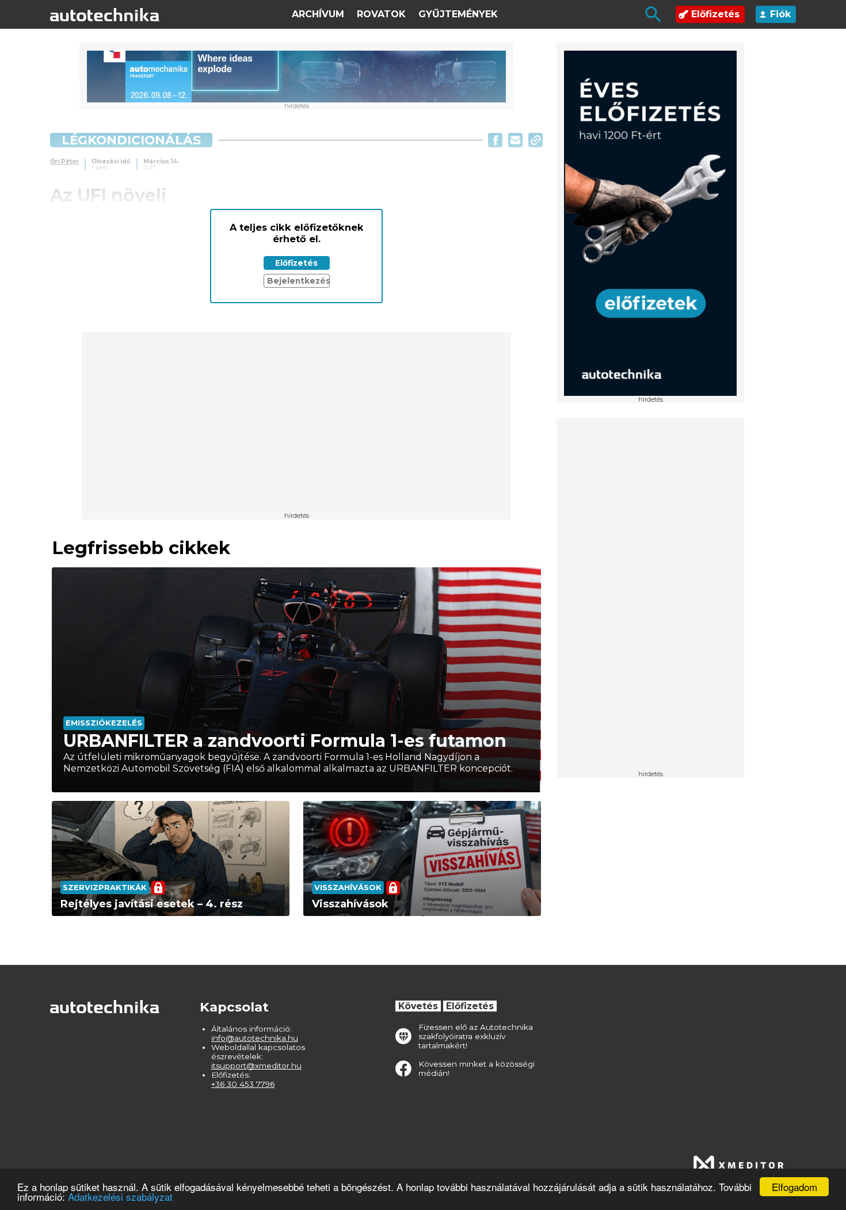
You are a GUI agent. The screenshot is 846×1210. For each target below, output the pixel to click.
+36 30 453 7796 (243, 1084)
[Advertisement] (650, 597)
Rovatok (381, 14)
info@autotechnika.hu (254, 1038)
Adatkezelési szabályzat (120, 1196)
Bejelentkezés (298, 280)
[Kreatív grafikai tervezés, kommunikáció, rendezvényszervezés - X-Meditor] (738, 1165)
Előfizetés (715, 14)
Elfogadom (794, 1187)
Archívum (318, 14)
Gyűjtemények (458, 14)
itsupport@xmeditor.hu (256, 1065)
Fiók (780, 14)
